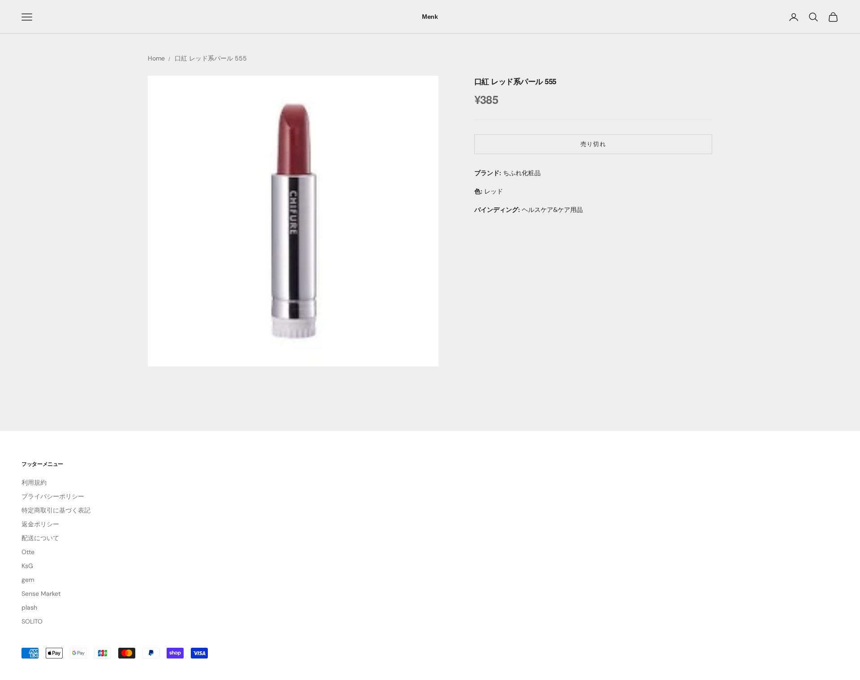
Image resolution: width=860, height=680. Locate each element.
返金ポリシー (40, 524)
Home (156, 58)
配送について (40, 538)
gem (28, 580)
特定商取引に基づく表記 (56, 510)
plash (29, 607)
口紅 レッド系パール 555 (211, 58)
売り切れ (593, 144)
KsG (27, 566)
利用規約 (34, 482)
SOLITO (32, 621)
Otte (28, 552)
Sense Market (41, 594)
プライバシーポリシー (53, 496)
